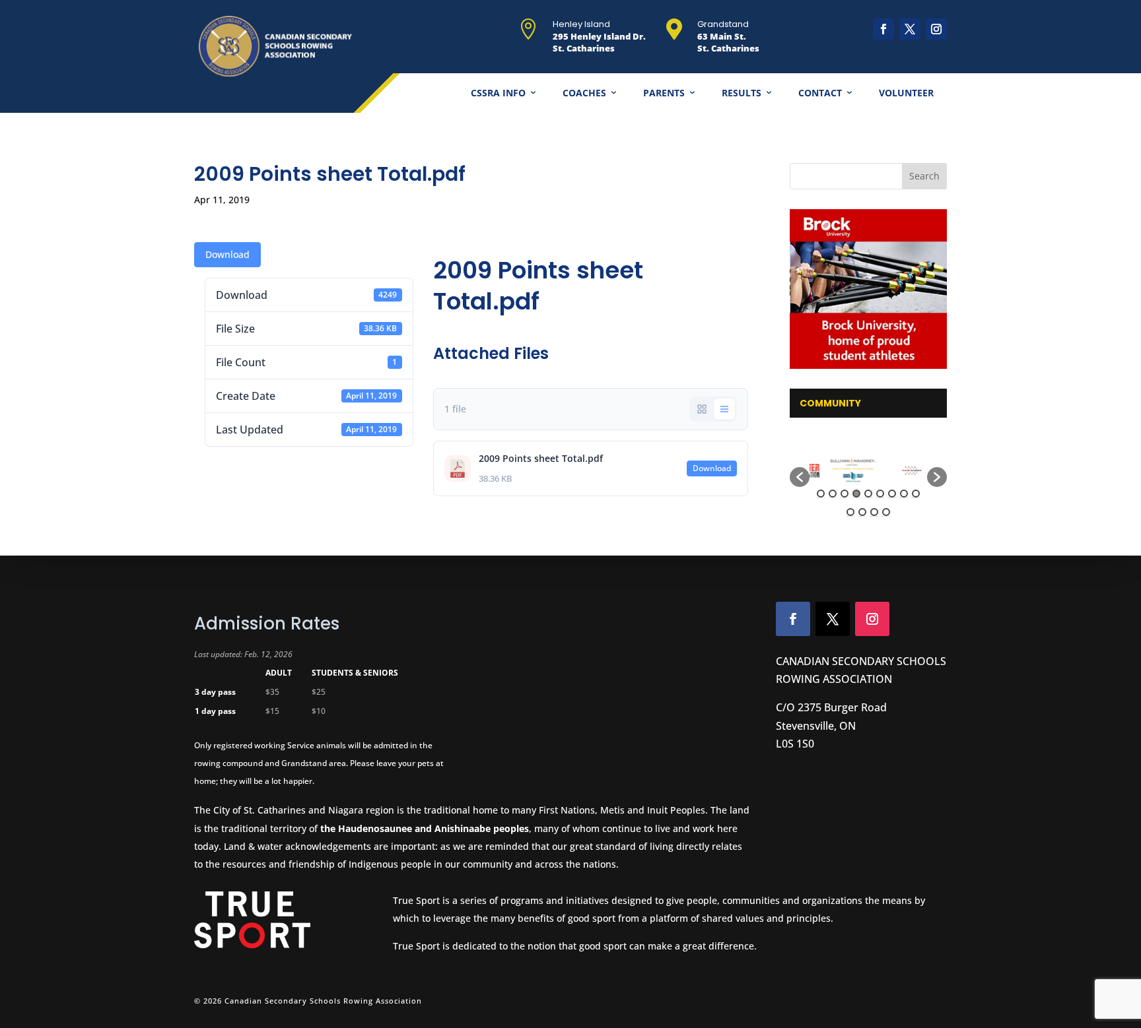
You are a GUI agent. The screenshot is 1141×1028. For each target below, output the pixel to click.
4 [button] (856, 494)
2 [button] (833, 494)
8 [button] (904, 494)
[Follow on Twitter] (832, 619)
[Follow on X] (909, 29)
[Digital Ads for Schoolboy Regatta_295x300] (869, 289)
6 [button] (880, 494)
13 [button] (886, 512)
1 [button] (821, 494)
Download (227, 254)
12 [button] (874, 512)
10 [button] (850, 512)
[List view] (724, 409)
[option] (839, 471)
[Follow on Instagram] (936, 29)
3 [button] (844, 494)
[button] (800, 477)
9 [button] (916, 494)
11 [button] (862, 512)
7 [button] (892, 494)
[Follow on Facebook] (883, 29)
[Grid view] (701, 409)
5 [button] (868, 494)
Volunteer (906, 92)
